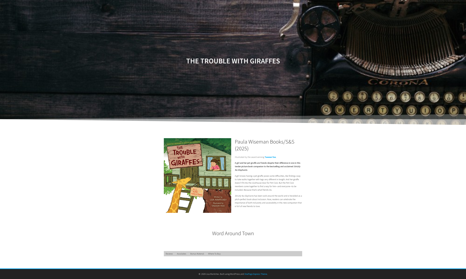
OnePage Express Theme (255, 274)
